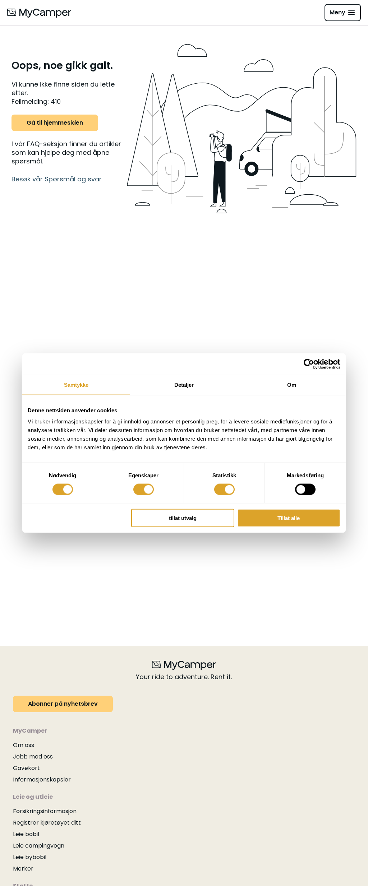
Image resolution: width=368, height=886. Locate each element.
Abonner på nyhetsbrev (63, 704)
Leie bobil (26, 834)
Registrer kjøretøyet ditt (47, 822)
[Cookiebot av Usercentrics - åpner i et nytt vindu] (308, 363)
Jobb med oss (33, 756)
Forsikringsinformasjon (45, 811)
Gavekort (26, 768)
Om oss (23, 745)
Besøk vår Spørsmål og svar (57, 179)
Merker (23, 868)
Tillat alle (288, 518)
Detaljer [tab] (184, 384)
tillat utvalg (183, 518)
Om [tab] (291, 384)
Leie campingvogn (38, 845)
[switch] (143, 489)
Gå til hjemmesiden (55, 123)
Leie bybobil (29, 857)
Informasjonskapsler (42, 779)
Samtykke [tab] (76, 384)
